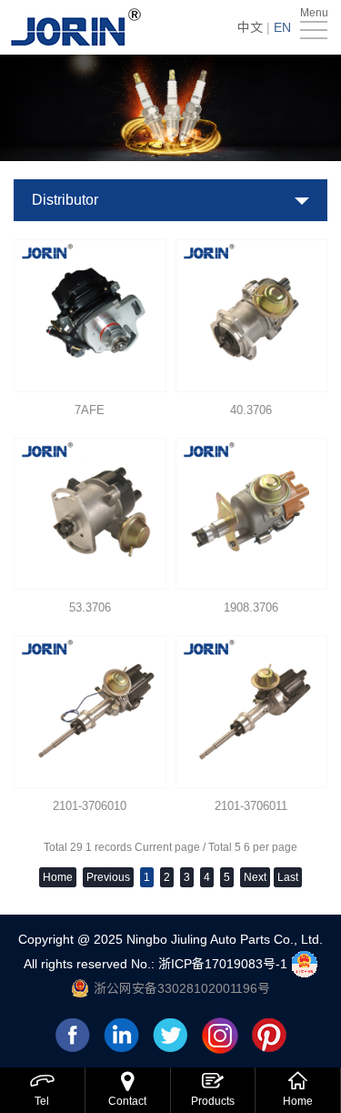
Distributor (65, 199)
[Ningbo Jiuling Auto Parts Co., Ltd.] (77, 27)
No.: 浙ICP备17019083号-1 (211, 963)
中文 (250, 27)
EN (282, 27)
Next (255, 877)
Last (287, 877)
